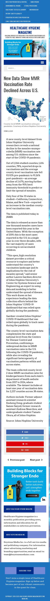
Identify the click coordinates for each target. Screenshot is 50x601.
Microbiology (34, 10)
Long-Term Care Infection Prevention (18, 21)
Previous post (17, 460)
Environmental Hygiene (13, 6)
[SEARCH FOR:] (25, 67)
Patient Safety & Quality (14, 14)
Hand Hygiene (35, 2)
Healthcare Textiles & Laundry (16, 10)
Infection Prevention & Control (16, 2)
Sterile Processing (30, 6)
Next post (35, 460)
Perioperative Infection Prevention (17, 17)
